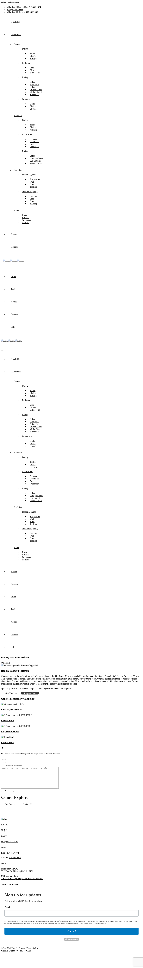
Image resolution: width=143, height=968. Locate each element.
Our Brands (10, 804)
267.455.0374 (24, 7)
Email (7, 907)
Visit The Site (11, 693)
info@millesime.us (15, 9)
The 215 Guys (24, 951)
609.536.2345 (22, 12)
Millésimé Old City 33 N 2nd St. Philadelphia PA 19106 (17, 870)
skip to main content (10, 2)
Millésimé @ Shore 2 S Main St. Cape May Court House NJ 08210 (22, 877)
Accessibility (32, 948)
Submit (7, 790)
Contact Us (27, 804)
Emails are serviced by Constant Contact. (93, 923)
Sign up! (71, 931)
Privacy (22, 948)
